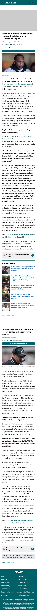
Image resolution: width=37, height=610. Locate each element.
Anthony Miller (8, 44)
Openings (20, 576)
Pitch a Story (5, 586)
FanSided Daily (22, 582)
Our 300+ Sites (22, 579)
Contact (4, 579)
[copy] (12, 48)
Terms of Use (5, 589)
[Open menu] (3, 3)
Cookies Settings (23, 595)
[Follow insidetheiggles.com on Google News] (32, 255)
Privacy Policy (22, 586)
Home (3, 315)
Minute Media (10, 599)
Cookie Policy (22, 589)
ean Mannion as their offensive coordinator (17, 84)
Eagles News (10, 315)
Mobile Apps (5, 582)
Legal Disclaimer (7, 592)
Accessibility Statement (25, 592)
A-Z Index (4, 595)
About (3, 576)
